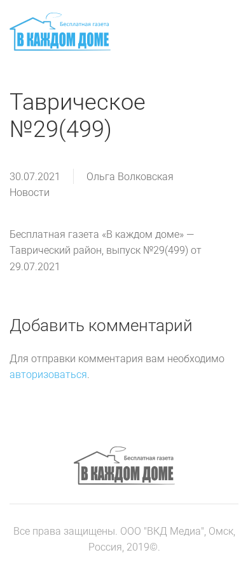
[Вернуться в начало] (60, 31)
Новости (30, 192)
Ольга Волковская (130, 177)
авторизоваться (48, 375)
